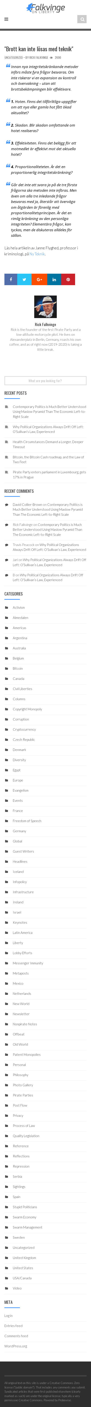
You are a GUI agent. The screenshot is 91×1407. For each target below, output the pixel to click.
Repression (21, 1166)
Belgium (18, 658)
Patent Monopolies (27, 1054)
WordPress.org (15, 1346)
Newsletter (21, 1014)
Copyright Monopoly (27, 709)
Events (18, 800)
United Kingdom (24, 1258)
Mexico (18, 983)
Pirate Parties (23, 1095)
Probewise (64, 1400)
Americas (19, 628)
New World (21, 1004)
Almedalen (20, 618)
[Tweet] (24, 279)
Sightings (19, 1187)
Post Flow (20, 1105)
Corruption (21, 719)
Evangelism (20, 790)
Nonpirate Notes (25, 1024)
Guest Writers (23, 851)
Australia (19, 648)
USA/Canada (22, 1278)
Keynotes (20, 922)
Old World (20, 1044)
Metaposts (21, 973)
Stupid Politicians (25, 1207)
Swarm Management (27, 1227)
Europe (18, 780)
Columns (19, 699)
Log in (8, 1316)
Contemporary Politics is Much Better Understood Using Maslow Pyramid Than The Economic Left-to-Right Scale (49, 412)
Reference (21, 1146)
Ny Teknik (37, 254)
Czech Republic (24, 739)
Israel (17, 912)
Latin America (22, 933)
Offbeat (19, 1034)
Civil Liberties (22, 689)
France (18, 811)
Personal (19, 1065)
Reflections (21, 1156)
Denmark (19, 750)
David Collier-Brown (27, 504)
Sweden (19, 1237)
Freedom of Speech (27, 821)
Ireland (18, 902)
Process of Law (24, 1126)
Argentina (20, 638)
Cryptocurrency (24, 729)
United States (23, 1268)
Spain (16, 1197)
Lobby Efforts (22, 953)
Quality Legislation (26, 1136)
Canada (18, 679)
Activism (19, 607)
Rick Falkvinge (38, 57)
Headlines (20, 861)
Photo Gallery (23, 1085)
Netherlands (22, 994)
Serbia (17, 1176)
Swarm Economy (24, 1217)
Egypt (17, 770)
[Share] (11, 279)
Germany (19, 831)
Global (17, 841)
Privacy (18, 1115)
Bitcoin (18, 668)
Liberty (18, 943)
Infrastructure (23, 892)
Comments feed (16, 1336)
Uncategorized (14, 57)
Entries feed (13, 1326)
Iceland (18, 872)
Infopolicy (20, 882)
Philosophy (20, 1075)
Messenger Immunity (28, 963)
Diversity (19, 760)
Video (17, 1288)
